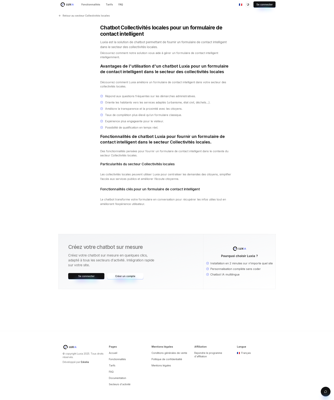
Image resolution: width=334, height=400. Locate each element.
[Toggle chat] (326, 392)
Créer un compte (125, 276)
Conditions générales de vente (169, 352)
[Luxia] (67, 4)
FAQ (111, 371)
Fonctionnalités (117, 359)
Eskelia (85, 361)
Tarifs (112, 365)
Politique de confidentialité (167, 359)
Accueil (113, 352)
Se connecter (264, 4)
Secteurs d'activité (119, 384)
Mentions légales (161, 365)
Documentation (117, 377)
